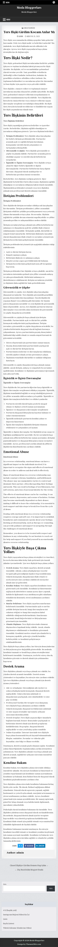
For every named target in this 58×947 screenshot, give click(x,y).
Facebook (30, 846)
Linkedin (41, 846)
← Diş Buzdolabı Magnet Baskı (29, 870)
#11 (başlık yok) (10, 910)
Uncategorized (29, 28)
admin (21, 36)
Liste (5, 919)
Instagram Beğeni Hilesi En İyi (16, 915)
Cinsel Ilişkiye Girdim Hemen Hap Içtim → (29, 865)
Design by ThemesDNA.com (29, 944)
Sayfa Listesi (8, 924)
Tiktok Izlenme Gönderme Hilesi (17, 928)
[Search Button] (54, 2)
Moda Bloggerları (29, 8)
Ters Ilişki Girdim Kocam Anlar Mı (29, 32)
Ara (4, 884)
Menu (8, 2)
